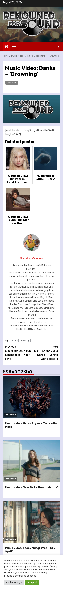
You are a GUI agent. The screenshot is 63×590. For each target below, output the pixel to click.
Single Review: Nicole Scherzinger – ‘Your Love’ (18, 352)
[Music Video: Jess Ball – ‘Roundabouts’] (31, 461)
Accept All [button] (32, 582)
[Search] (58, 46)
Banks (15, 340)
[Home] (6, 46)
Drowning (25, 340)
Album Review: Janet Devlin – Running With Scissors (45, 352)
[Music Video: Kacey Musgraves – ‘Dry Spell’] (31, 522)
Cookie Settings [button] (14, 582)
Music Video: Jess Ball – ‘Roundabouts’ (31, 487)
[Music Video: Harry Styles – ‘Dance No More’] (31, 397)
